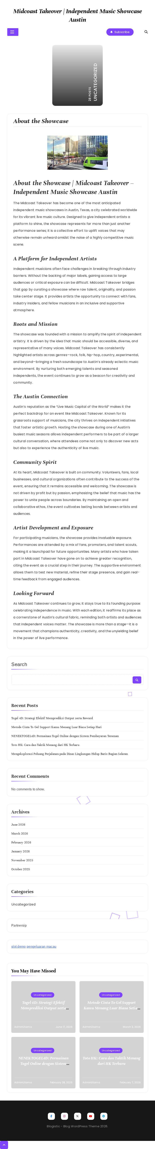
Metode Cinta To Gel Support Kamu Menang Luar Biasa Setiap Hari (56, 727)
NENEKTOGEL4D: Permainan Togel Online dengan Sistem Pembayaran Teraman (65, 736)
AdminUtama (23, 1027)
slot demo (18, 946)
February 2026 (21, 842)
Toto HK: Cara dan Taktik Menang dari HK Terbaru (45, 745)
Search (19, 664)
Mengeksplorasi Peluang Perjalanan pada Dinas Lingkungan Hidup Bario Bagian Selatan (69, 754)
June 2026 (18, 824)
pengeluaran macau (41, 946)
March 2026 (19, 833)
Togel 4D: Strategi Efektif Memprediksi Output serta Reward (52, 718)
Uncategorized (23, 904)
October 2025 (20, 869)
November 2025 (22, 860)
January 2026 (20, 851)
